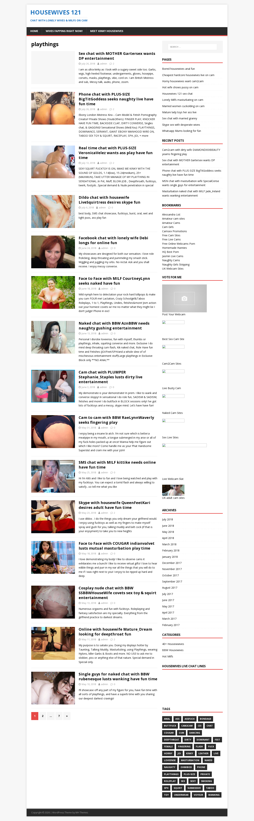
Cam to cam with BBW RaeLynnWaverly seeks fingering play (116, 420)
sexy (193, 781)
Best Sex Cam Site (173, 339)
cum (181, 732)
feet (217, 739)
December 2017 (171, 563)
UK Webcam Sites (173, 268)
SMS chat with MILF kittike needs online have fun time (117, 465)
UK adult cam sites (173, 498)
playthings (171, 774)
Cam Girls (168, 227)
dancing (194, 732)
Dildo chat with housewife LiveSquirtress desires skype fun (109, 200)
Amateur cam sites (173, 218)
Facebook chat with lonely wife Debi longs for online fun (113, 240)
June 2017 (168, 600)
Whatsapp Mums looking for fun (181, 131)
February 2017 (170, 625)
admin (103, 63)
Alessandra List (171, 214)
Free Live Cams (171, 239)
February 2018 (170, 550)
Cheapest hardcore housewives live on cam (188, 75)
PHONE (201, 767)
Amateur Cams (171, 223)
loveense (170, 760)
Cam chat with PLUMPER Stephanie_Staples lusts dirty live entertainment (110, 377)
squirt (178, 788)
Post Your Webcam (173, 314)
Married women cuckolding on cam (183, 106)
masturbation (190, 760)
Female (168, 746)
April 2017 (168, 612)
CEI (199, 725)
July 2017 (167, 594)
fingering (184, 746)
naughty (169, 767)
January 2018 (170, 556)
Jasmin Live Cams (172, 256)
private (205, 774)
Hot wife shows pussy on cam (180, 87)
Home (34, 31)
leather (203, 753)
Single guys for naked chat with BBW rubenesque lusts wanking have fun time (118, 676)
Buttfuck (170, 725)
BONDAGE (205, 718)
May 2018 (168, 532)
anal (167, 718)
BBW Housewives (173, 650)
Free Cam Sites (171, 235)
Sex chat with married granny (179, 118)
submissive (194, 788)
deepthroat (171, 739)
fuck (211, 746)
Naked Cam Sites (172, 413)
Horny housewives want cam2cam (183, 81)
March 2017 (169, 618)
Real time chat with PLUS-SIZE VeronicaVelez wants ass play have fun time (116, 152)
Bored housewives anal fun (178, 68)
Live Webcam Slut (173, 479)
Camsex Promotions (174, 231)
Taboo (210, 788)
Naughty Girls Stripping (175, 264)
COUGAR (169, 732)
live (216, 753)
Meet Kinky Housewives (106, 31)
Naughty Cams (171, 260)
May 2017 (168, 606)
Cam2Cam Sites (171, 363)
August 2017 (169, 587)
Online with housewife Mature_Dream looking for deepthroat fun (115, 632)
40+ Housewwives (173, 644)
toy (166, 794)
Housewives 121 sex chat (177, 93)
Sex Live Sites (170, 437)
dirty (187, 739)
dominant (203, 739)
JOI (179, 753)
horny (168, 753)
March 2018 (169, 544)
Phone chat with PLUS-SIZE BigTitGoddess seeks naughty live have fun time (116, 99)
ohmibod (186, 767)
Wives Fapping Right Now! (64, 31)
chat (210, 725)
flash (199, 746)
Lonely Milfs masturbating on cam (182, 100)
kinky (189, 753)
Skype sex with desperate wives (181, 124)
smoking (206, 781)
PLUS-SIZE (189, 774)
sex (183, 781)
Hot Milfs (167, 656)
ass (177, 718)
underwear (181, 794)
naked (208, 760)
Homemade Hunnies (174, 247)
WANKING (214, 794)
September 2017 (172, 581)
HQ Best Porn (170, 252)
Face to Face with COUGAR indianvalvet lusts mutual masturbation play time (117, 546)
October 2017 (170, 575)
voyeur (198, 794)
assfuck (190, 718)
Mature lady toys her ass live (179, 112)
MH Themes (81, 812)
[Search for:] (192, 47)
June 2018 (168, 525)
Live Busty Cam (171, 388)
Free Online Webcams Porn (178, 243)
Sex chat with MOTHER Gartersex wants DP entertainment (117, 56)
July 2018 (167, 519)
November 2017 (172, 569)
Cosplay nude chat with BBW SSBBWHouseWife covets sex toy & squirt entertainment (117, 592)
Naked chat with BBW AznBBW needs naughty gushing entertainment (114, 326)
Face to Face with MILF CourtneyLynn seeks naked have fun (114, 281)
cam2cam (187, 725)
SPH (166, 788)
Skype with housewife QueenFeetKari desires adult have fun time (114, 505)
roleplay (170, 781)
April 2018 (168, 538)
